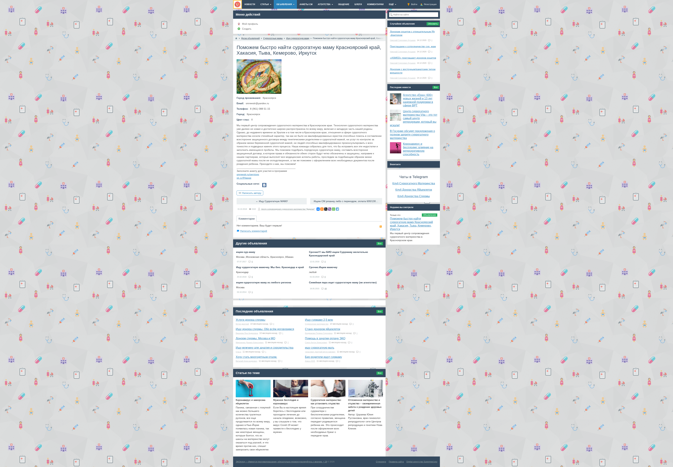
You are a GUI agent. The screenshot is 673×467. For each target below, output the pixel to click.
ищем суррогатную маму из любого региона (263, 282)
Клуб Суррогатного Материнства (413, 183)
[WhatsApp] (333, 209)
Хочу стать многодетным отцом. (256, 356)
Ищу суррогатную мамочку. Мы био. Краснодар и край (270, 267)
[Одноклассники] (322, 209)
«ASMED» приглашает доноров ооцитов (413, 57)
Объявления (429, 215)
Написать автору (251, 193)
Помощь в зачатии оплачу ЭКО (325, 338)
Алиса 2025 (310, 361)
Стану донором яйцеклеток (322, 329)
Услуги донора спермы (250, 319)
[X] (325, 209)
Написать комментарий (253, 231)
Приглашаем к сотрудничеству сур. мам (413, 46)
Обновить (433, 24)
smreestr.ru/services (248, 174)
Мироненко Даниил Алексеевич (250, 342)
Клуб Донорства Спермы (413, 196)
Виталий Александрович (246, 361)
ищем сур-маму (245, 252)
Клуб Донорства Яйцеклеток (413, 189)
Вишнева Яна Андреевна (247, 333)
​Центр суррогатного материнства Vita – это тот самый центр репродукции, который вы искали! (413, 118)
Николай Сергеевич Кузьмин (403, 40)
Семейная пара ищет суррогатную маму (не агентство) (343, 282)
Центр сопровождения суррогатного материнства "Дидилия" (288, 209)
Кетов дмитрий (242, 324)
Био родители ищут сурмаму (323, 356)
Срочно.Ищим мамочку (323, 267)
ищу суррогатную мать (319, 347)
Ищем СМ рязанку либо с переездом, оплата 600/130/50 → (348, 201)
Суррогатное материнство (316, 324)
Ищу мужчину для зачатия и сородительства (264, 347)
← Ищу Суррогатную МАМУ (272, 201)
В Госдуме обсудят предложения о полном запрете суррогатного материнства (412, 135)
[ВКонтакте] (318, 209)
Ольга (238, 352)
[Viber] (329, 209)
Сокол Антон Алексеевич (316, 342)
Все (380, 243)
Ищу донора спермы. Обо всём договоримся (265, 329)
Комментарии (247, 218)
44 (326, 289)
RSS (380, 226)
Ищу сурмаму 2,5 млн (319, 319)
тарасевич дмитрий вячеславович (320, 352)
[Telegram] (337, 209)
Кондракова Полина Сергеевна (318, 333)
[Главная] (236, 38)
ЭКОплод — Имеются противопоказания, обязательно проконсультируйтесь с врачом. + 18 (281, 462)
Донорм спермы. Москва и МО (255, 338)
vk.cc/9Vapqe (244, 178)
